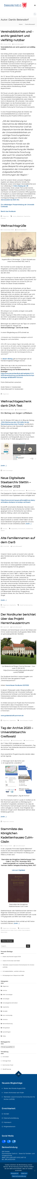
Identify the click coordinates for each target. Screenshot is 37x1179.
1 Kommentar (31, 490)
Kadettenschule (5, 930)
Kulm (15, 930)
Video (4, 1036)
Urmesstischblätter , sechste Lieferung (13, 971)
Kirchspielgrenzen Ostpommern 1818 (13, 975)
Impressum (7, 1122)
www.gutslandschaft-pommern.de (12, 715)
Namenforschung (8, 1023)
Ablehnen (24, 1173)
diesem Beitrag (7, 359)
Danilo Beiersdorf (19, 44)
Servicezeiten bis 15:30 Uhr (10, 200)
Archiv (15, 216)
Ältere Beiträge (7, 941)
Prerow (3, 607)
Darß (21, 605)
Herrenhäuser (24, 720)
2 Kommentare (29, 740)
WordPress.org (7, 1069)
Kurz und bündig (7, 1015)
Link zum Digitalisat (18, 870)
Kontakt (6, 1114)
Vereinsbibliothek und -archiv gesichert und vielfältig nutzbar (17, 36)
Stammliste (4, 932)
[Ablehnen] (35, 1171)
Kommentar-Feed (8, 1065)
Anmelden (6, 1056)
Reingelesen (6, 1027)
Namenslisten (26, 930)
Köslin (12, 930)
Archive (5, 528)
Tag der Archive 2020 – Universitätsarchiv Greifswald (17, 732)
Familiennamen (27, 605)
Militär (20, 930)
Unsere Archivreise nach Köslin (11, 960)
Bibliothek (20, 216)
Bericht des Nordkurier (8, 211)
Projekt (31, 720)
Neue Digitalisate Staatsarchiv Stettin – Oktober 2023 (16, 482)
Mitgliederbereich (9, 1126)
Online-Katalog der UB (20, 186)
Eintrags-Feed (7, 1061)
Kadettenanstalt (24, 928)
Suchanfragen (7, 1032)
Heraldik (5, 1011)
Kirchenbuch (22, 528)
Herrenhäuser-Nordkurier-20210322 (17, 685)
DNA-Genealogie (8, 470)
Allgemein (6, 216)
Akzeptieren (14, 1173)
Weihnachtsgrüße (13, 225)
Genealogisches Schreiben (10, 1003)
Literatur (3, 218)
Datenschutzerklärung (11, 1118)
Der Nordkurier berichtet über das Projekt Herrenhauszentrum (18, 619)
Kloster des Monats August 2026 (12, 956)
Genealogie (12, 928)
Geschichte (27, 216)
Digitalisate (14, 528)
